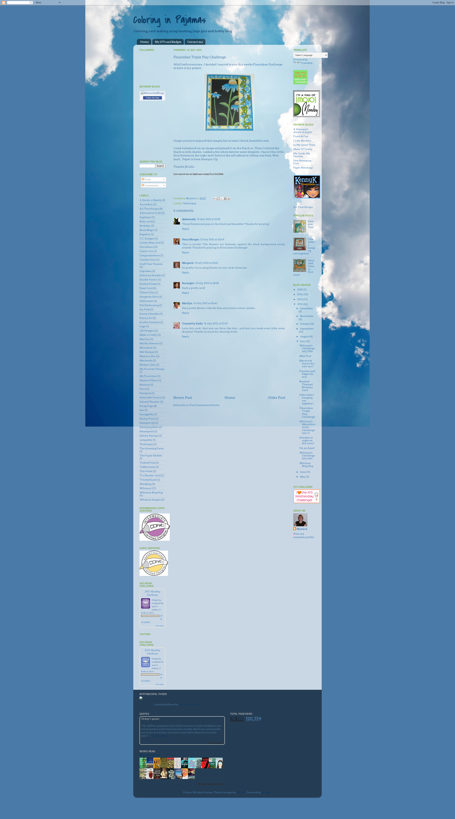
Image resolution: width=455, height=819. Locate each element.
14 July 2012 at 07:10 (216, 323)
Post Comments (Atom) (204, 405)
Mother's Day (148, 364)
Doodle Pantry (148, 279)
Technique (189, 203)
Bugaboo (145, 234)
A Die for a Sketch (150, 200)
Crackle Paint (148, 259)
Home (144, 42)
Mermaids (146, 360)
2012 (300, 304)
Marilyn (187, 303)
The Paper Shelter (151, 455)
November (307, 316)
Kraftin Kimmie (150, 322)
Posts (147, 179)
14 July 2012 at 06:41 (205, 303)
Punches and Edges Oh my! (307, 374)
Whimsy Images (150, 499)
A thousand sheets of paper (302, 130)
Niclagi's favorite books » (211, 784)
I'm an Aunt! (307, 448)
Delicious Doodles (151, 275)
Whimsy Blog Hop (151, 492)
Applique (145, 217)
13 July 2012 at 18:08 (207, 283)
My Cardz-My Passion (301, 155)
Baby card (146, 221)
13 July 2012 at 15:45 (206, 262)
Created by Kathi (192, 323)
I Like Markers (302, 140)
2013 (300, 299)
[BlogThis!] (218, 198)
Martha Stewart (149, 343)
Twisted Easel (148, 479)
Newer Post (182, 398)
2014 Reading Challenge (152, 651)
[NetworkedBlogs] (152, 93)
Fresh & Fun (300, 136)
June (303, 471)
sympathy (146, 439)
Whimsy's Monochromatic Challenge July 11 (307, 427)
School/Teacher (149, 401)
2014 (300, 294)
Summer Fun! (311, 224)
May (303, 476)
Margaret (188, 262)
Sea (142, 410)
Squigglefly (147, 414)
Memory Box (148, 356)
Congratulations (150, 255)
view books (160, 625)
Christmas (146, 246)
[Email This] (215, 198)
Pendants (145, 393)
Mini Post (305, 356)
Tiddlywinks (147, 466)
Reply (185, 228)
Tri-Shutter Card (150, 475)
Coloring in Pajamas (169, 20)
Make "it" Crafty (302, 149)
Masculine (146, 347)
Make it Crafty (148, 334)
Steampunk (147, 431)
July (303, 341)
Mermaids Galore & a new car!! (307, 363)
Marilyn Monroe (161, 735)
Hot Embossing (149, 305)
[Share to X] (222, 198)
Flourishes (260, 64)
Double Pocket (148, 283)
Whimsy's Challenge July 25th (307, 348)
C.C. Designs (147, 238)
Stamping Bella (149, 427)
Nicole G (302, 529)
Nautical (145, 384)
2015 (300, 289)
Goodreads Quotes (215, 743)
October (305, 323)
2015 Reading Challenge (152, 592)
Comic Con (146, 251)
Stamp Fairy (147, 418)
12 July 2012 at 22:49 (212, 239)
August (304, 336)
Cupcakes (145, 271)
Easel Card (146, 288)
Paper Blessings (303, 167)
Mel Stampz (147, 351)
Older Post (276, 398)
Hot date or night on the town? (306, 440)
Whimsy (145, 488)
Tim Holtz (146, 471)
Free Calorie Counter (189, 704)
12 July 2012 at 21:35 (208, 219)
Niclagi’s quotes (150, 719)
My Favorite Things (152, 369)
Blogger (266, 792)
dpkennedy (189, 219)
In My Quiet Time (304, 144)
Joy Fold (145, 309)
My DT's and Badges (168, 42)
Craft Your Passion (151, 264)
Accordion (146, 204)
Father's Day (147, 292)
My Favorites (148, 376)
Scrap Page (146, 406)
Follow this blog (152, 98)
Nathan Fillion (149, 380)
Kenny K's (146, 318)
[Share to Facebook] (225, 198)
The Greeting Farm (152, 448)
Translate (306, 62)
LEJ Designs (147, 330)
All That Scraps (149, 208)
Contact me (195, 42)
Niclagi (155, 599)
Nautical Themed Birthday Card (306, 386)
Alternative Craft (150, 213)
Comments (151, 185)
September (307, 328)
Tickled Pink (147, 462)
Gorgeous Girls (149, 296)
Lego (143, 326)
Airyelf (241, 792)
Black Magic (147, 230)
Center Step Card (150, 242)
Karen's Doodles (149, 313)
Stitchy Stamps (149, 435)
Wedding (145, 484)
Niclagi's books (150, 755)
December (306, 308)
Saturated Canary (150, 397)
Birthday (145, 225)
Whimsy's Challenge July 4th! (307, 455)
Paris (143, 388)
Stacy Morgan (190, 239)
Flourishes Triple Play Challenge (307, 412)
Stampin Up (147, 422)
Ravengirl (188, 283)
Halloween (146, 300)
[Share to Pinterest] (229, 198)
